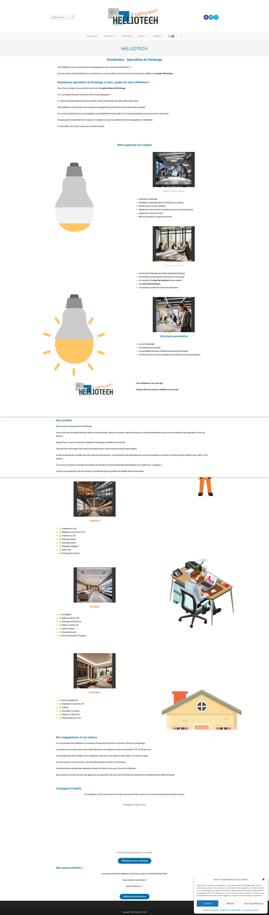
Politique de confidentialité (230, 910)
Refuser (230, 903)
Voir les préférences (253, 903)
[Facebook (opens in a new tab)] (206, 17)
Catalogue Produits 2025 (134, 804)
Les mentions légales (250, 910)
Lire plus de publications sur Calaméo (134, 852)
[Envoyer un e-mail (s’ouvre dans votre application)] (216, 17)
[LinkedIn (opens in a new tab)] (211, 17)
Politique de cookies (211, 910)
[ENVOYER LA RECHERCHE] (72, 17)
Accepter (207, 903)
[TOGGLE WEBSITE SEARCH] (181, 36)
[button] (263, 879)
